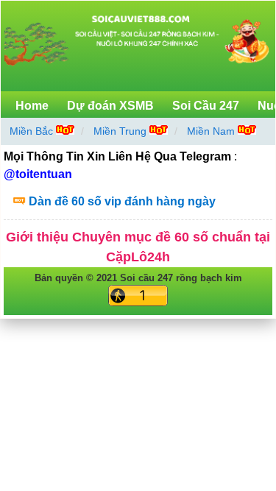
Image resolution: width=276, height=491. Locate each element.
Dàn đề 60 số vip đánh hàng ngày (122, 201)
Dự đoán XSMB (110, 105)
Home (32, 105)
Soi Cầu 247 (205, 105)
